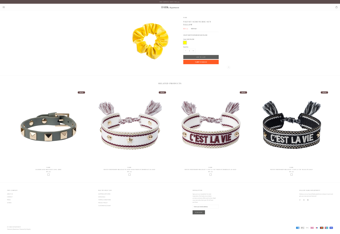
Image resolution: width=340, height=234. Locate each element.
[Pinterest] (307, 200)
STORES (9, 202)
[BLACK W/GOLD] (291, 174)
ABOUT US (10, 194)
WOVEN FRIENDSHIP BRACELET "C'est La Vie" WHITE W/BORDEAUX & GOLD (210, 169)
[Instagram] (303, 200)
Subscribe (198, 212)
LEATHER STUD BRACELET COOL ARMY (48, 169)
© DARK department (14, 227)
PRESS (9, 199)
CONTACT (10, 197)
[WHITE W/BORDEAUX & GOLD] (129, 174)
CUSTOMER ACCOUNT (104, 205)
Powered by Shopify (25, 229)
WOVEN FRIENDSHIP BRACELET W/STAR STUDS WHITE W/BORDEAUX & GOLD (129, 169)
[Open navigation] (4, 7)
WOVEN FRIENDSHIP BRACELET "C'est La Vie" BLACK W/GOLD (291, 169)
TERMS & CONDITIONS (104, 199)
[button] (201, 62)
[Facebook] (300, 200)
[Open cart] (336, 7)
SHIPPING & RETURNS (104, 194)
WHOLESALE (101, 197)
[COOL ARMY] (48, 174)
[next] (334, 131)
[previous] (6, 131)
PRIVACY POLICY (103, 202)
